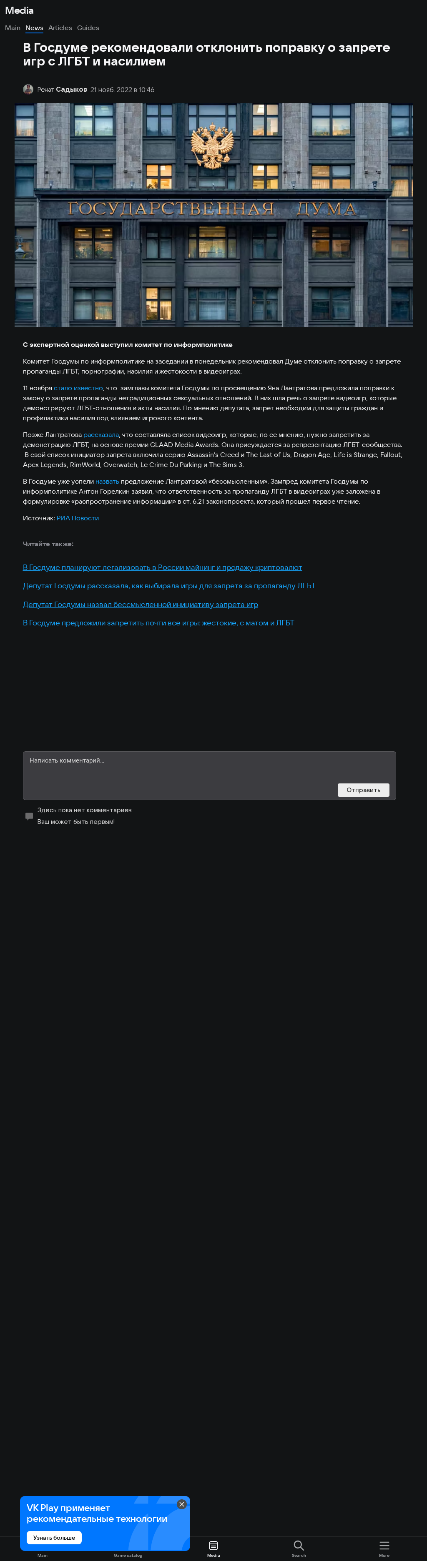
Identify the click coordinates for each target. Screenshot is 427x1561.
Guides (88, 27)
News (34, 27)
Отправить (364, 790)
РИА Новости (78, 518)
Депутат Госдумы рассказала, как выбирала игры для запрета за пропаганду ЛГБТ (169, 585)
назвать (107, 481)
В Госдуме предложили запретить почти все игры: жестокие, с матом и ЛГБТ (158, 622)
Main (12, 27)
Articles (60, 27)
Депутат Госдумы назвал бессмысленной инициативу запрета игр (140, 604)
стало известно (78, 388)
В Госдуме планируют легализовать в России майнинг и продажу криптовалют (162, 567)
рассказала (101, 434)
